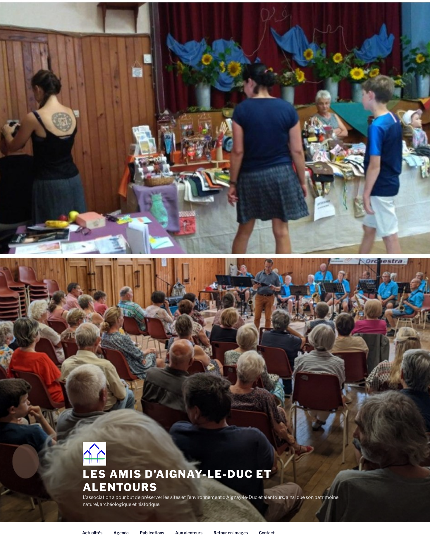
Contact (267, 532)
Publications (152, 532)
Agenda (121, 532)
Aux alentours (188, 532)
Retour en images (231, 532)
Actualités (92, 532)
